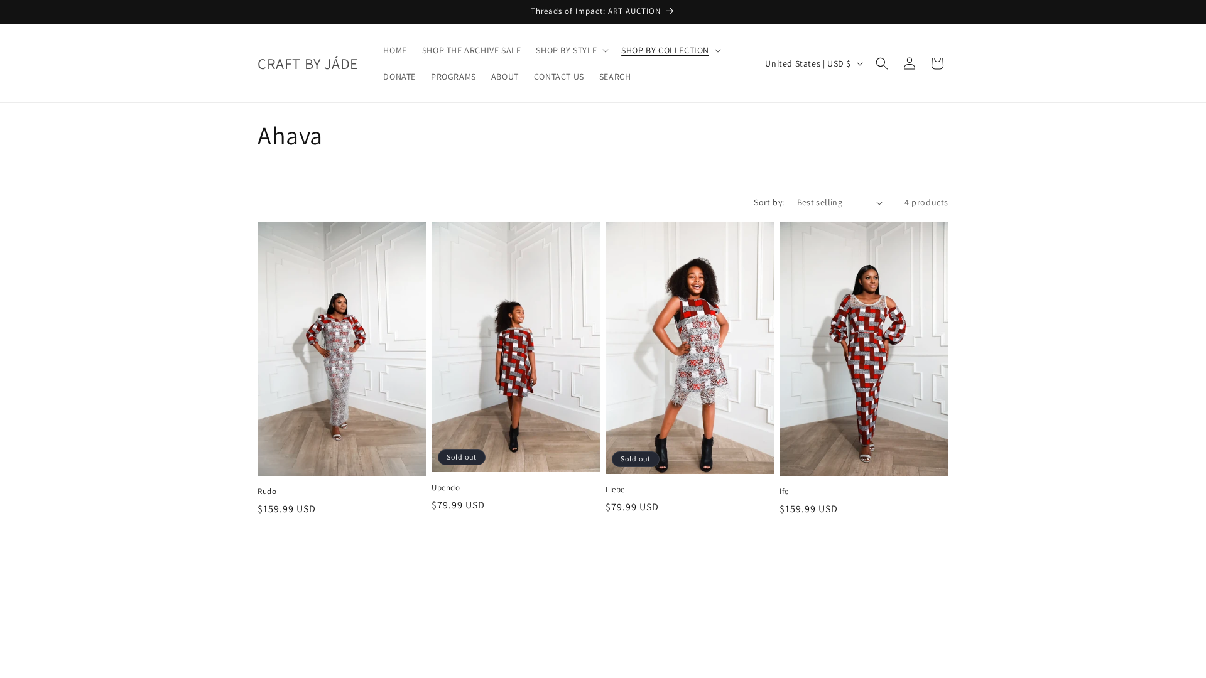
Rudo (267, 492)
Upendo (446, 488)
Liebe (615, 490)
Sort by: (769, 202)
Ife (784, 492)
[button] (571, 50)
